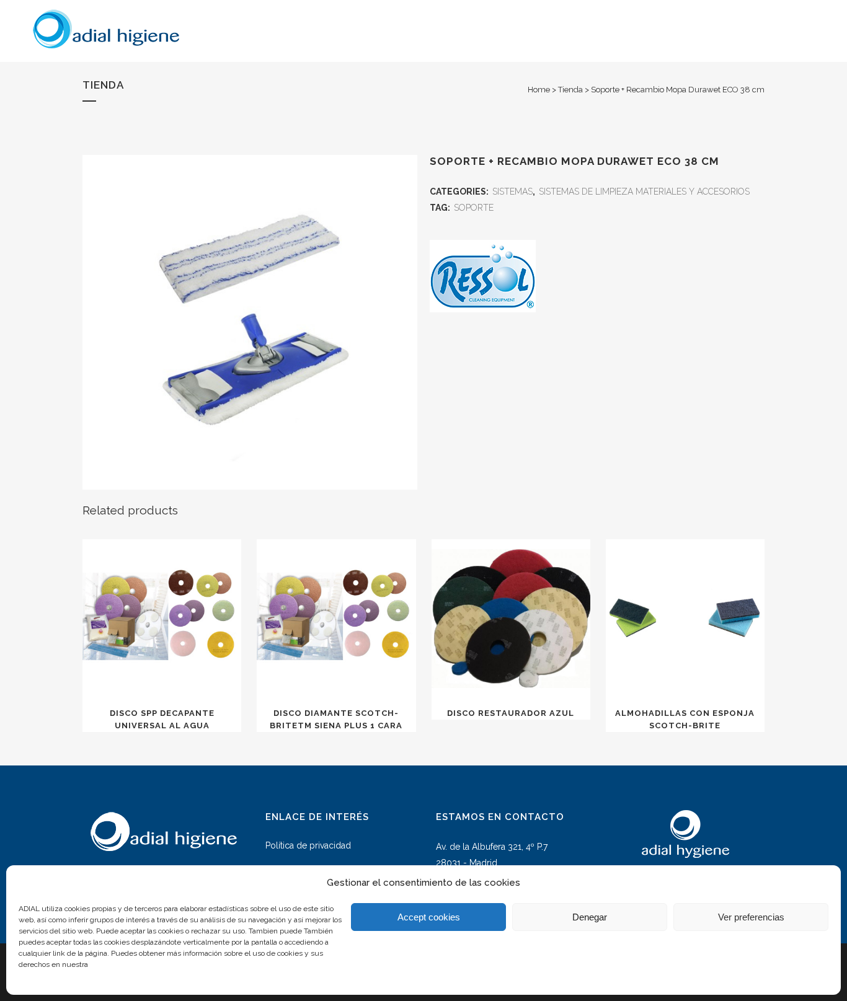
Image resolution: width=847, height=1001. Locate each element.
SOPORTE (474, 208)
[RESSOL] (483, 278)
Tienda (570, 89)
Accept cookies (428, 917)
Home (539, 89)
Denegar (589, 917)
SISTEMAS (512, 191)
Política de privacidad (308, 845)
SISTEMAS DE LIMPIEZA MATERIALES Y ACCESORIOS (644, 191)
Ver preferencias (751, 917)
